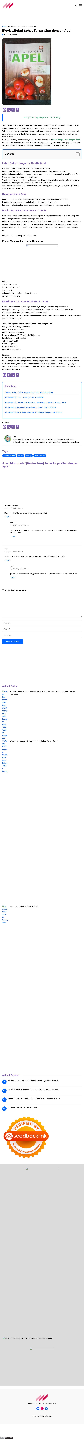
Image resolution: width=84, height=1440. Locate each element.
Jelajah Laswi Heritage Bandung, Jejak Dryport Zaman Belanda (34, 1098)
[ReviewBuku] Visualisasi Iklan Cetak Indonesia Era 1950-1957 (30, 407)
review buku (40, 456)
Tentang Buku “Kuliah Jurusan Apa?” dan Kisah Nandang (29, 392)
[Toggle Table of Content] (76, 154)
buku (21, 456)
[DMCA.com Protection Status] (6, 1438)
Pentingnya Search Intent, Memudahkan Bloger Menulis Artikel (34, 1080)
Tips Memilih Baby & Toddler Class (22, 1107)
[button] (76, 5)
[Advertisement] (42, 19)
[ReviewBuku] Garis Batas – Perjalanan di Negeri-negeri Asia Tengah (33, 412)
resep (29, 456)
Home (4, 26)
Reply (7, 517)
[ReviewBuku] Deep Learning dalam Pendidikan (24, 397)
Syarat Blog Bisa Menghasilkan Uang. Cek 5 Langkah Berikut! (33, 1089)
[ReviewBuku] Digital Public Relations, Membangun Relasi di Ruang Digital (35, 402)
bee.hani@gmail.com (49, 1403)
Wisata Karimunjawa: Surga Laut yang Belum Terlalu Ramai (34, 741)
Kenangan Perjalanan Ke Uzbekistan (24, 906)
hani (6, 35)
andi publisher (10, 456)
